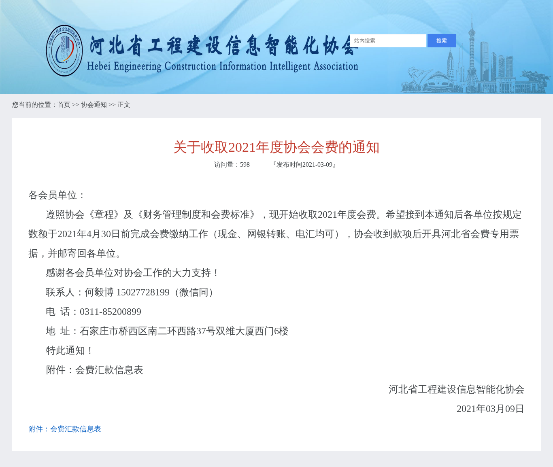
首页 (63, 104)
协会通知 (94, 104)
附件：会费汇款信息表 (64, 429)
